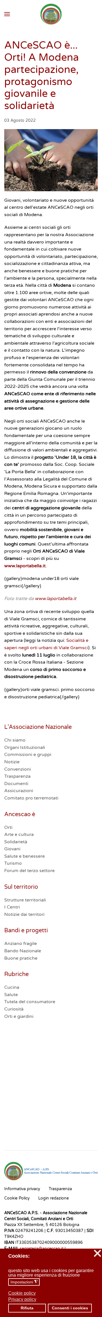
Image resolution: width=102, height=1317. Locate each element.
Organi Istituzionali (24, 747)
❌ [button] (97, 1253)
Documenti (16, 783)
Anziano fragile (20, 943)
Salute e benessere (24, 856)
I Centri (12, 907)
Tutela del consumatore (29, 1002)
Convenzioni (17, 769)
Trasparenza (17, 776)
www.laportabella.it (25, 566)
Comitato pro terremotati (31, 798)
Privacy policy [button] (22, 1299)
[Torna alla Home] (51, 14)
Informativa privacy (22, 1188)
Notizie (12, 762)
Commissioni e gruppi (27, 754)
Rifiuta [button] (27, 1308)
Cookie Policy (17, 1198)
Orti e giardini (18, 1016)
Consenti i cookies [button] (70, 1308)
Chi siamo (15, 740)
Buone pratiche (20, 958)
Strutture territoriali (25, 900)
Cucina (11, 987)
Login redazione (53, 1198)
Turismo (13, 863)
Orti (8, 827)
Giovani (12, 849)
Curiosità (14, 1009)
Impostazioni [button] (24, 1282)
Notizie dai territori (24, 914)
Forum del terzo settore (29, 870)
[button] (7, 14)
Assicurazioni (18, 791)
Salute (11, 994)
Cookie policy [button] (22, 1293)
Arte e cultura (19, 834)
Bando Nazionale (22, 951)
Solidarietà (15, 842)
